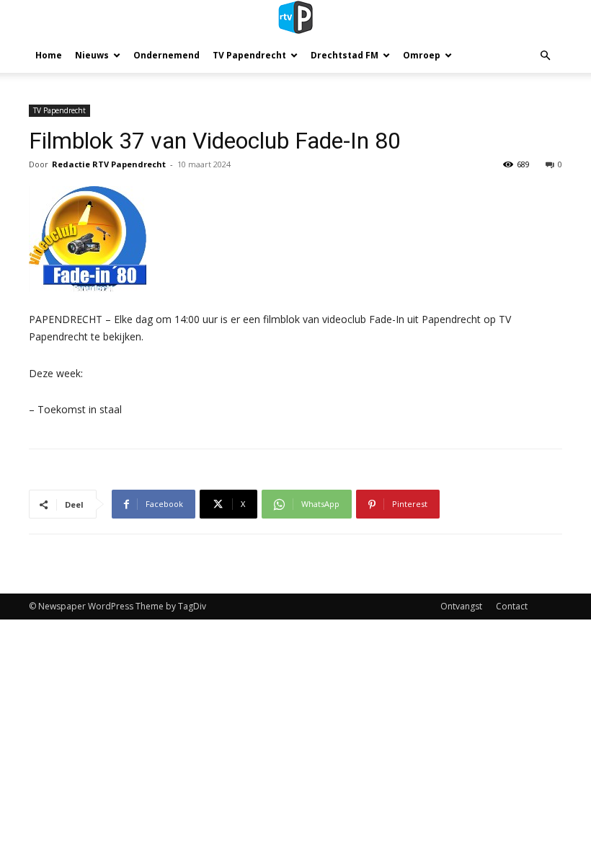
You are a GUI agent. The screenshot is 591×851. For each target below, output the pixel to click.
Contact (512, 606)
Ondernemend (166, 55)
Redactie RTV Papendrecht (109, 164)
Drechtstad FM (344, 55)
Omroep (421, 55)
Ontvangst (461, 606)
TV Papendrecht (249, 55)
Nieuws (92, 55)
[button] (545, 56)
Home (48, 55)
